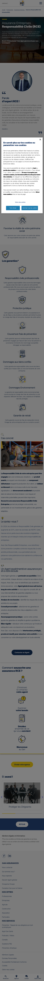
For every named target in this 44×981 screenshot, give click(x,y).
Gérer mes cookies (20, 202)
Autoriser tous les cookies (30, 208)
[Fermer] (40, 140)
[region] (22, 175)
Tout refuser (13, 208)
